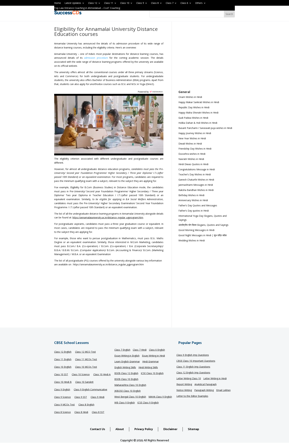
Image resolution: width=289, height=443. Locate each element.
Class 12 (92, 3)
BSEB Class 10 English (126, 379)
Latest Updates (73, 3)
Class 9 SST (80, 397)
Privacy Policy (143, 429)
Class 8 (155, 3)
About (119, 429)
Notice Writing (184, 390)
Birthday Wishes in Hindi (191, 195)
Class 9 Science (62, 397)
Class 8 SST (98, 412)
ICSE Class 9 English (148, 402)
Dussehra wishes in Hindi (191, 153)
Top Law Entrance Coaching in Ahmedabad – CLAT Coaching (87, 8)
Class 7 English (122, 350)
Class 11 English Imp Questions (193, 367)
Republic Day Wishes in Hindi (193, 107)
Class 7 (169, 3)
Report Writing (184, 384)
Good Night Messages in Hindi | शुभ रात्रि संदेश (202, 235)
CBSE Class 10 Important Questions (195, 361)
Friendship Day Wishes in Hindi (194, 148)
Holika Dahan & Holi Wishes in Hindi (197, 122)
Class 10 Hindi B (63, 382)
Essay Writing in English (126, 356)
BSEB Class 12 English (126, 373)
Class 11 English (62, 359)
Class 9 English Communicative (90, 389)
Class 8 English (86, 404)
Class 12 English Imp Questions (193, 372)
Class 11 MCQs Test (86, 359)
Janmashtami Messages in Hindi (195, 184)
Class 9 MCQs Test (64, 404)
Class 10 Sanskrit (84, 382)
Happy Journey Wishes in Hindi (194, 133)
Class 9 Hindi (97, 397)
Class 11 (108, 3)
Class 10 (124, 3)
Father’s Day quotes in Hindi (193, 210)
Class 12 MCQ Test (85, 352)
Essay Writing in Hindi (153, 356)
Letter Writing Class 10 (188, 378)
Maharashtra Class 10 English (130, 385)
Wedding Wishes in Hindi (191, 240)
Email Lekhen (223, 390)
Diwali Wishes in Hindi (190, 143)
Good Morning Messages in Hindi (196, 230)
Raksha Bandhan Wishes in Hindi (196, 190)
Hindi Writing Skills (148, 367)
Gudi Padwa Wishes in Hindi (193, 117)
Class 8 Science (62, 412)
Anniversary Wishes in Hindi (193, 200)
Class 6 (184, 3)
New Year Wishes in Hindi (192, 138)
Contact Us (97, 429)
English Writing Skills (125, 367)
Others (199, 3)
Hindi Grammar (150, 361)
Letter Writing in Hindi (215, 378)
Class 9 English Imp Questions (192, 355)
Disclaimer (170, 429)
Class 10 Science (81, 374)
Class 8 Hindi (81, 412)
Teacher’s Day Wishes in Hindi (194, 174)
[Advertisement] (206, 58)
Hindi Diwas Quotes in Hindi (193, 164)
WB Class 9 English (124, 402)
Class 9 (140, 3)
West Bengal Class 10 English (130, 397)
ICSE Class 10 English (152, 373)
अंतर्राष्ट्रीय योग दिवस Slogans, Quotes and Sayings (203, 224)
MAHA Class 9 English (160, 397)
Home (57, 3)
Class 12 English (62, 352)
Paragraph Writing (204, 390)
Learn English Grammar (127, 361)
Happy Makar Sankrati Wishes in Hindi (198, 102)
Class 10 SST (61, 374)
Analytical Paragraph (206, 384)
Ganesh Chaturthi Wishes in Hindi (196, 179)
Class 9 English (62, 389)
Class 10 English (62, 367)
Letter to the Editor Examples (192, 396)
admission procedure (96, 57)
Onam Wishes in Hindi (190, 97)
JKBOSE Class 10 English (127, 391)
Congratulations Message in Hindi (196, 169)
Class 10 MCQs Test (86, 367)
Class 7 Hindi (140, 350)
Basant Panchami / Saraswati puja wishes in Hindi (205, 128)
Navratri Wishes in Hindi (191, 159)
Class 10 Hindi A (102, 374)
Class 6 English (157, 350)
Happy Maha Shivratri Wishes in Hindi (198, 112)
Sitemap (193, 429)
